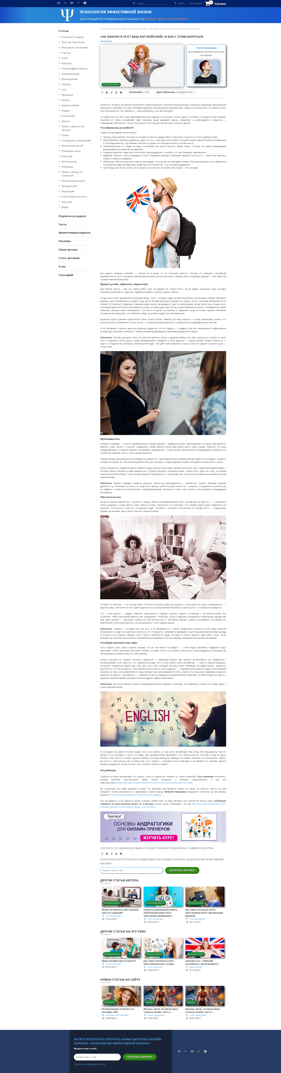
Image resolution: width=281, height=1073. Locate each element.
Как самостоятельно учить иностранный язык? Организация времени (204, 912)
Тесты (63, 224)
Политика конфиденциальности (90, 1064)
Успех (64, 58)
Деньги (65, 121)
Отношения (68, 116)
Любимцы (67, 166)
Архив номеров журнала (74, 232)
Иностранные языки (73, 180)
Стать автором (69, 258)
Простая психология (73, 42)
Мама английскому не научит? (119, 960)
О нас (62, 266)
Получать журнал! (182, 870)
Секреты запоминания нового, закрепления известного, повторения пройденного (161, 912)
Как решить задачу (72, 37)
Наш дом (66, 201)
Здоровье (67, 94)
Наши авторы (68, 249)
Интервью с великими (74, 47)
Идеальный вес (70, 105)
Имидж (65, 110)
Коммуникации (70, 73)
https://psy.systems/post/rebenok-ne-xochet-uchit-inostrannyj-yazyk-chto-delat (155, 782)
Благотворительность (74, 196)
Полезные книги (70, 151)
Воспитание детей (72, 145)
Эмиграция (67, 191)
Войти (181, 3)
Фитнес (65, 100)
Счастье (66, 52)
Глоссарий (66, 275)
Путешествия (69, 186)
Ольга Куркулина (155, 1015)
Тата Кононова (206, 48)
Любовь (66, 84)
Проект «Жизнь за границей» (71, 173)
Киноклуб (66, 156)
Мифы (64, 207)
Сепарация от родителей (76, 140)
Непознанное (69, 161)
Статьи (63, 31)
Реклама (65, 241)
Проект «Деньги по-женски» (73, 128)
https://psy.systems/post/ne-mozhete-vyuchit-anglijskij (135, 794)
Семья (65, 135)
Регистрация (196, 3)
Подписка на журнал (72, 216)
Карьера (66, 63)
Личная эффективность (75, 68)
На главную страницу (109, 28)
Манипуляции (69, 79)
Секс (64, 89)
